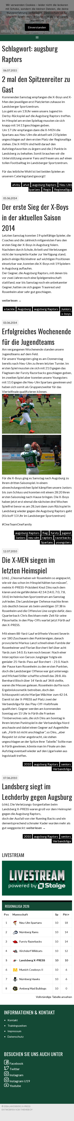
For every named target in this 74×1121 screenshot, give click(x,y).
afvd (26, 185)
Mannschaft (20, 914)
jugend (66, 533)
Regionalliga (62, 189)
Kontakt (12, 1020)
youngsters (63, 542)
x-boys (66, 313)
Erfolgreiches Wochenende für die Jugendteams (36, 336)
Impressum (14, 1031)
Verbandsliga (62, 769)
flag (45, 533)
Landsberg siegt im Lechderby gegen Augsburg (37, 791)
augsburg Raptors (44, 185)
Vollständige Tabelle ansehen (54, 996)
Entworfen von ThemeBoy (17, 1109)
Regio (47, 189)
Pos (6, 914)
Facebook (16, 1063)
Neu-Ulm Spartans (30, 922)
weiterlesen (11, 300)
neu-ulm (33, 537)
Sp (56, 914)
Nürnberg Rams (28, 932)
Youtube (15, 1086)
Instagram (16, 1075)
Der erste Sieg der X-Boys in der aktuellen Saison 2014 (35, 217)
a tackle (9, 309)
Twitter (14, 1069)
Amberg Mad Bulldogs (32, 988)
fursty (55, 533)
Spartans (47, 542)
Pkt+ (66, 914)
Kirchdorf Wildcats (30, 950)
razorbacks (63, 537)
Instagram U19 (19, 1081)
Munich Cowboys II (31, 969)
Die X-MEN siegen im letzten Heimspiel (28, 564)
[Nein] (69, 17)
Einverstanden (37, 27)
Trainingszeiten (17, 1025)
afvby (16, 185)
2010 (27, 764)
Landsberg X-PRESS (32, 960)
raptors (47, 537)
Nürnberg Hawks (29, 979)
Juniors (66, 309)
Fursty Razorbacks (30, 941)
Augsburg (24, 309)
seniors (66, 764)
